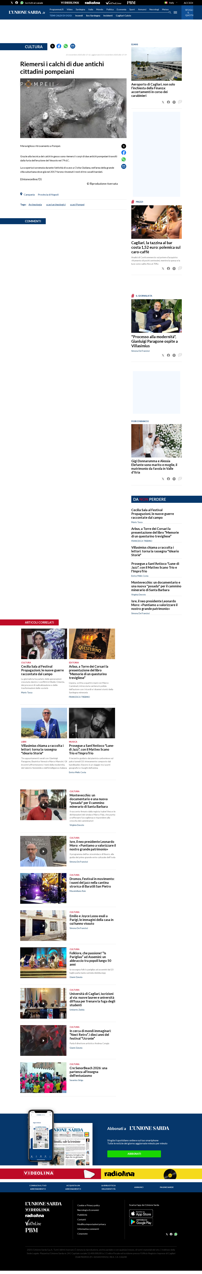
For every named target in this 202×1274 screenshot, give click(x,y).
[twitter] (11, 2)
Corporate (82, 1233)
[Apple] (153, 1213)
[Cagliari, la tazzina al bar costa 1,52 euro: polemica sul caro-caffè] (156, 222)
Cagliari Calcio (123, 15)
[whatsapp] (21, 2)
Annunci (142, 9)
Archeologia (35, 204)
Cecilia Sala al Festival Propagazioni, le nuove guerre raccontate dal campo (152, 513)
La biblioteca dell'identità (108, 1187)
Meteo (165, 9)
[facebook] (16, 2)
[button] (52, 46)
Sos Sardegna (93, 15)
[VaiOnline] (113, 2)
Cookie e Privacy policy (88, 1205)
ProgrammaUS (57, 9)
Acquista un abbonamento (73, 1187)
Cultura (34, 46)
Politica (110, 9)
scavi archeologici (56, 204)
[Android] (153, 1222)
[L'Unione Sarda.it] (27, 12)
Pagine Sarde (167, 1187)
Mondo (99, 9)
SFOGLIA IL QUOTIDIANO (187, 13)
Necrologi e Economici (88, 1210)
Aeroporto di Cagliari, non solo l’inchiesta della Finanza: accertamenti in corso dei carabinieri (153, 89)
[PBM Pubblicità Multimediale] (131, 2)
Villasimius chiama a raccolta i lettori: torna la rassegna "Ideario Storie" (155, 551)
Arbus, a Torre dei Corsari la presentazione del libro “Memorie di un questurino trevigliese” (155, 532)
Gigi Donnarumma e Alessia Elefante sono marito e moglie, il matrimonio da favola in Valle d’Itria (154, 466)
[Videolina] (70, 2)
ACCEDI (188, 2)
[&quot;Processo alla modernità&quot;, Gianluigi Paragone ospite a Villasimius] (156, 316)
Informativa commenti (88, 1229)
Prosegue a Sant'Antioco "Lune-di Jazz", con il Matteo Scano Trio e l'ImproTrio (155, 567)
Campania (29, 194)
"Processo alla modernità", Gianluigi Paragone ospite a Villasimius (154, 341)
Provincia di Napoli (48, 194)
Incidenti (108, 15)
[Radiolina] (92, 2)
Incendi (79, 15)
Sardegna (80, 9)
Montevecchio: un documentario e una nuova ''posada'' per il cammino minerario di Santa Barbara (156, 586)
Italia (90, 9)
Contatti (81, 1219)
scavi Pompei (77, 204)
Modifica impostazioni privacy (91, 1224)
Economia (121, 9)
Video (70, 9)
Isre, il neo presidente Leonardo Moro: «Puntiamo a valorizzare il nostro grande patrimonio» (154, 604)
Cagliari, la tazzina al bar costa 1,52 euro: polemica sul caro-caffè (156, 247)
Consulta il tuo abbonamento (37, 1187)
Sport (132, 9)
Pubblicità (82, 1214)
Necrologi (154, 9)
